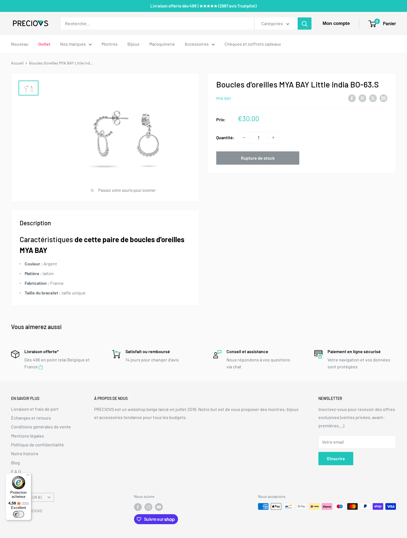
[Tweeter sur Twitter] (373, 98)
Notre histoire (24, 453)
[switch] (18, 514)
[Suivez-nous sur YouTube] (159, 507)
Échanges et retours (31, 417)
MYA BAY (223, 98)
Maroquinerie (162, 43)
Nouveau (20, 43)
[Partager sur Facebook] (352, 98)
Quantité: (225, 137)
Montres (110, 43)
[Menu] (28, 476)
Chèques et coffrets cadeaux (253, 43)
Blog (15, 462)
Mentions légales (27, 435)
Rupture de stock (258, 158)
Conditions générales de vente (41, 426)
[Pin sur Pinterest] (362, 98)
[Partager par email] (383, 98)
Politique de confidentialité (37, 444)
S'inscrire (336, 458)
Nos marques (73, 43)
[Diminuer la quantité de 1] (244, 137)
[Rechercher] (304, 23)
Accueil (17, 63)
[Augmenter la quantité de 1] (273, 137)
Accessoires (197, 43)
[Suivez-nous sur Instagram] (148, 507)
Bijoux (133, 43)
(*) (41, 366)
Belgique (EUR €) (28, 497)
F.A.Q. (16, 471)
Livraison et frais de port (35, 409)
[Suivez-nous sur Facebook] (138, 507)
